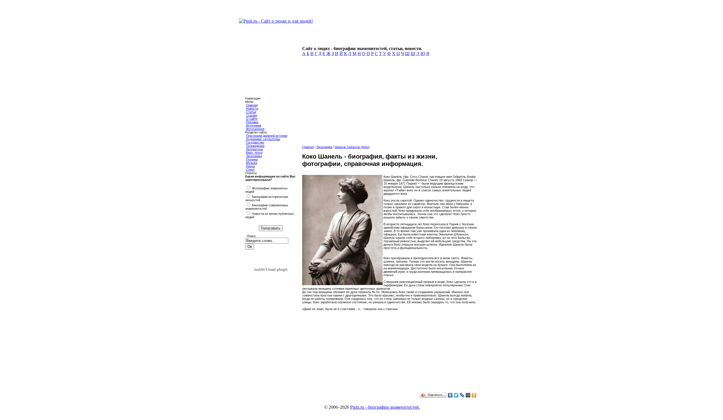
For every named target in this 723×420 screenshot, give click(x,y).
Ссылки (251, 115)
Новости (252, 108)
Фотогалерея (255, 129)
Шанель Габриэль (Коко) (352, 147)
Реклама (252, 122)
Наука (250, 166)
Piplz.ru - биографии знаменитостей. (385, 407)
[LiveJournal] (462, 395)
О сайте (252, 118)
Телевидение (255, 146)
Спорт (250, 169)
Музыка (251, 162)
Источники (253, 125)
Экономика (254, 156)
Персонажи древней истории (266, 135)
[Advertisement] (389, 102)
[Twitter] (456, 395)
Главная (252, 105)
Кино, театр (254, 152)
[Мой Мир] (468, 395)
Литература (254, 149)
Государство (255, 142)
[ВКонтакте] (450, 395)
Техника (252, 159)
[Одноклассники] (474, 395)
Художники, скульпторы (263, 139)
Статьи (251, 112)
